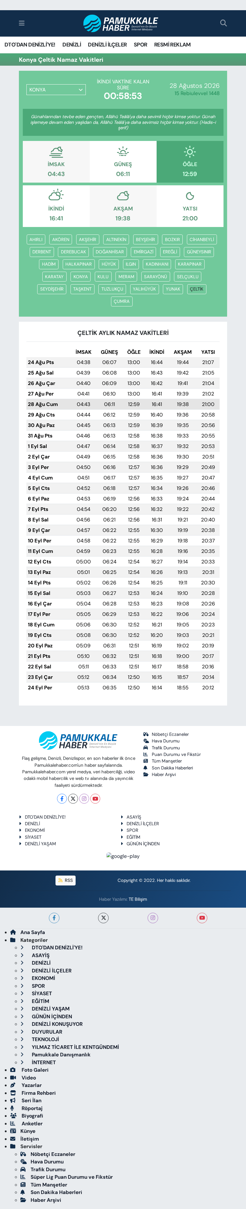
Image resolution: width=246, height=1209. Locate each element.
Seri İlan (30, 1100)
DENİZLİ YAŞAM (40, 844)
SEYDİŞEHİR (52, 289)
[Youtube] (95, 799)
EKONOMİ (35, 830)
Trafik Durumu (166, 748)
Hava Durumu (166, 741)
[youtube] (202, 918)
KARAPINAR (190, 264)
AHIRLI (35, 240)
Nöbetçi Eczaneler (170, 734)
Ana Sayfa (32, 932)
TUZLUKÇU (112, 289)
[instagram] (153, 918)
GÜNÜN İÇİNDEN (143, 844)
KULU (103, 277)
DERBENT (41, 252)
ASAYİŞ (134, 817)
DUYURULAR (46, 1031)
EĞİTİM (133, 837)
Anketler (31, 1123)
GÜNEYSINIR (199, 252)
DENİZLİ (71, 44)
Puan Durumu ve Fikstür (176, 754)
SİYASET (33, 837)
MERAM (126, 277)
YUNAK (173, 289)
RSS (68, 880)
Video (28, 1077)
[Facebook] (62, 799)
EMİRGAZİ (143, 252)
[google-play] (123, 855)
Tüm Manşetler (167, 761)
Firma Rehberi (38, 1093)
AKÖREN (60, 240)
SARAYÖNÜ (155, 277)
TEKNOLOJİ (45, 1039)
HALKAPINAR (78, 264)
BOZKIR (172, 240)
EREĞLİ (170, 252)
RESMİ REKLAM (172, 44)
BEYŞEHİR (145, 240)
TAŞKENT (82, 289)
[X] (73, 799)
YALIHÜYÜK (144, 289)
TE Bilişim (138, 899)
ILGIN (131, 264)
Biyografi (31, 1115)
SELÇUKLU (188, 277)
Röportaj (31, 1108)
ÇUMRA (122, 301)
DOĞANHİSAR (110, 252)
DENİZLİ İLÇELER (107, 44)
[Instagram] (84, 799)
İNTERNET (43, 1062)
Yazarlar (31, 1085)
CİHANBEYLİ (202, 240)
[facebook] (54, 918)
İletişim (29, 1139)
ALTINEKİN (116, 240)
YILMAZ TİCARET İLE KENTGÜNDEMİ (75, 1047)
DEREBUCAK (73, 252)
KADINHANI (157, 264)
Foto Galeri (34, 1070)
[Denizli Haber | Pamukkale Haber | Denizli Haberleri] (121, 23)
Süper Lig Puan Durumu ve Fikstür (72, 1177)
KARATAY (54, 277)
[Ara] (223, 23)
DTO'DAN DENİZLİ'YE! (30, 44)
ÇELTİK (196, 289)
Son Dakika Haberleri (172, 768)
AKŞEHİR (87, 240)
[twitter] (103, 918)
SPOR (140, 44)
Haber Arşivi (164, 775)
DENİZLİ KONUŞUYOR (57, 1024)
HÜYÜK (109, 264)
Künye (27, 1131)
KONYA (81, 277)
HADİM (49, 264)
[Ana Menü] (22, 23)
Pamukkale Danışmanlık (61, 1054)
